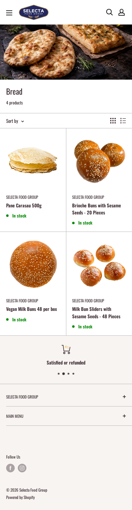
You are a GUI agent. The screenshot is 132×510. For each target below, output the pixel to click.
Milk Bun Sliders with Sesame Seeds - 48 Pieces (96, 312)
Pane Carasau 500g (23, 205)
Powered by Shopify (20, 497)
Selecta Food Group (22, 197)
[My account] (121, 12)
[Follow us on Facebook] (10, 467)
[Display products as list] (123, 120)
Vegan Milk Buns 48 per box (31, 308)
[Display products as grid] (113, 120)
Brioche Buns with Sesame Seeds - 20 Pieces (96, 209)
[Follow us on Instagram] (22, 467)
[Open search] (109, 12)
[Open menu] (9, 12)
